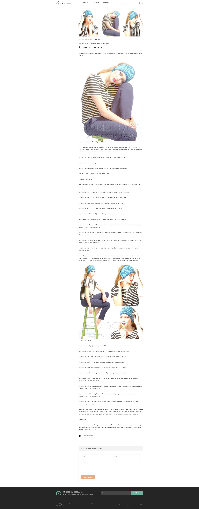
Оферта (116, 505)
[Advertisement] (66, 45)
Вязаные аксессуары (102, 43)
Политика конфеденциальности (129, 505)
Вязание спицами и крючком (87, 43)
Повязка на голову (89, 435)
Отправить (88, 477)
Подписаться (137, 493)
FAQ (141, 505)
